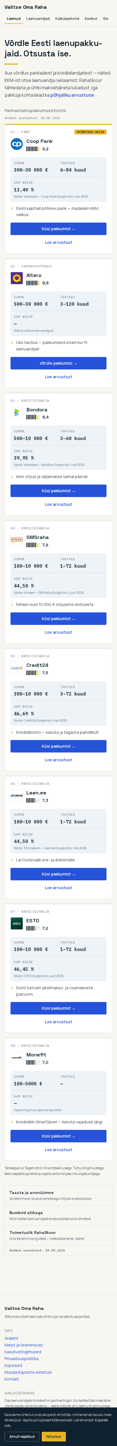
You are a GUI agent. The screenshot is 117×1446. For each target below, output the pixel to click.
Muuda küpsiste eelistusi (28, 1372)
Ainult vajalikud (22, 1436)
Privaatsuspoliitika (22, 1358)
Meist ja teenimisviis (24, 1345)
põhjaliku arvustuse (72, 95)
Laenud (14, 18)
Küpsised (13, 1365)
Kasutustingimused (23, 1351)
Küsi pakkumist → (59, 228)
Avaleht (11, 1338)
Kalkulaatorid (67, 18)
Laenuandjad (38, 18)
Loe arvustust (58, 242)
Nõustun (53, 1436)
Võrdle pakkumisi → (58, 363)
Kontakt (12, 1379)
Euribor (91, 18)
